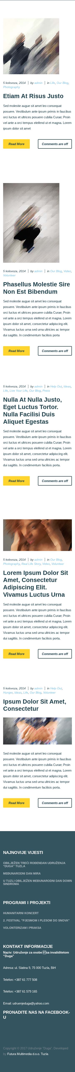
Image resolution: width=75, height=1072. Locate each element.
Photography (11, 87)
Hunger (8, 692)
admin (38, 82)
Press (46, 390)
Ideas (67, 386)
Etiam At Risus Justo (33, 96)
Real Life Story (31, 563)
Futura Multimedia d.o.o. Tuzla (27, 1054)
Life (52, 82)
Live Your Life (19, 390)
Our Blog (62, 82)
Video (67, 271)
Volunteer (9, 275)
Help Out (56, 386)
